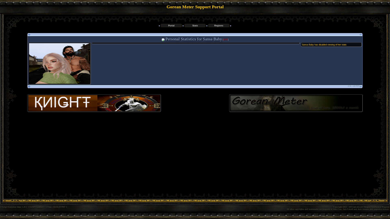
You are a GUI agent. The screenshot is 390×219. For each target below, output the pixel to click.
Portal (171, 25)
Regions (218, 25)
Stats (195, 25)
